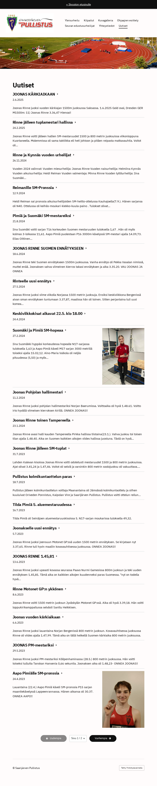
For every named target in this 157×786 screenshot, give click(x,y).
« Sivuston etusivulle (78, 4)
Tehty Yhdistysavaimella (131, 768)
